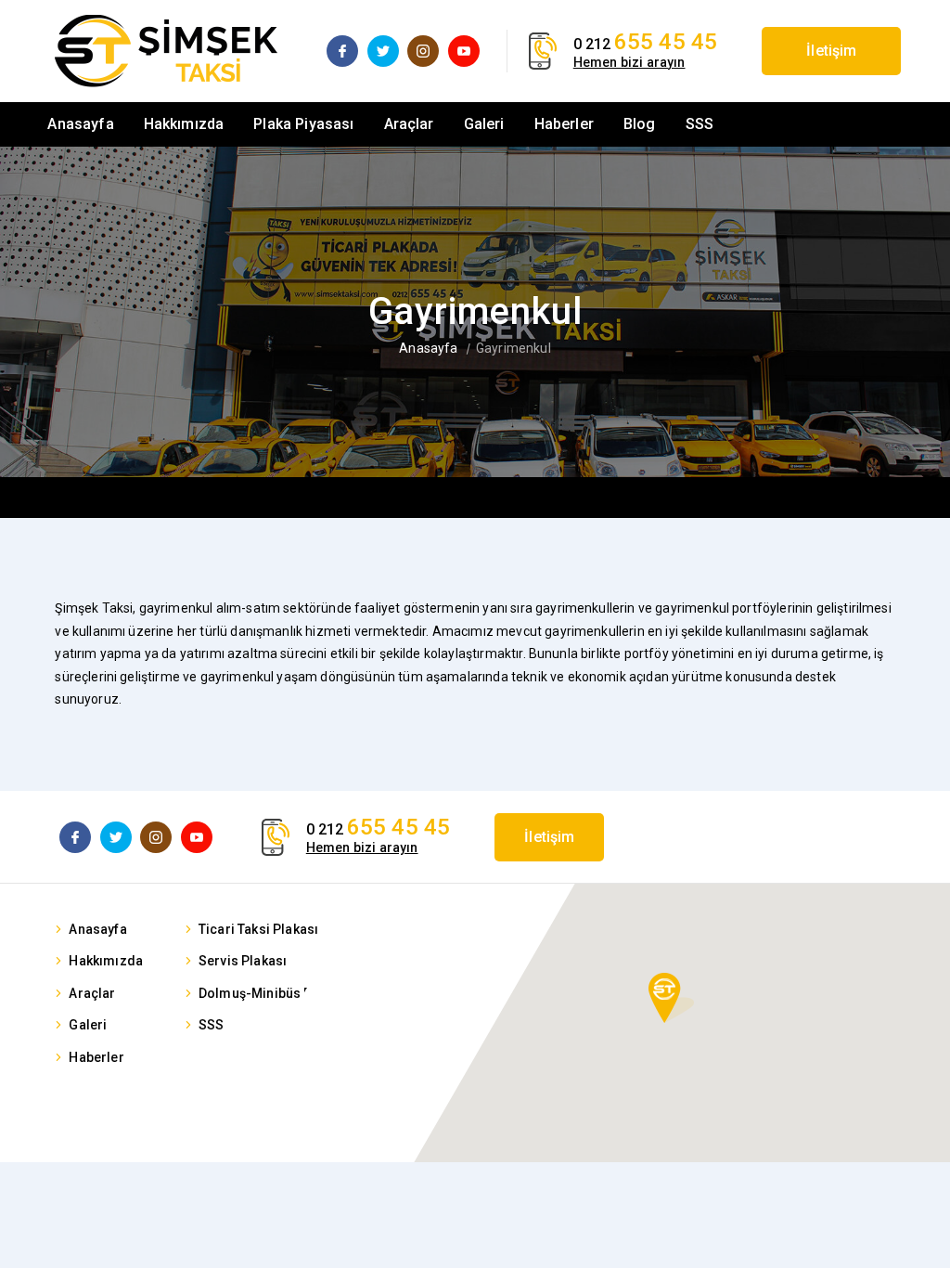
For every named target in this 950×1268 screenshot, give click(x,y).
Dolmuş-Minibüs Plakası (274, 993)
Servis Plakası (243, 960)
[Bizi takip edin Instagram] (423, 51)
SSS (699, 124)
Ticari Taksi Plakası (258, 929)
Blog (639, 124)
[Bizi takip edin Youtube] (464, 51)
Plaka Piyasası (303, 124)
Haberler (564, 124)
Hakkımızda (184, 124)
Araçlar (409, 124)
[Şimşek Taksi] (166, 51)
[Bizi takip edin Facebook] (342, 51)
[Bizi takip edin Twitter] (383, 51)
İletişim (831, 50)
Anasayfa (80, 124)
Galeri (484, 124)
